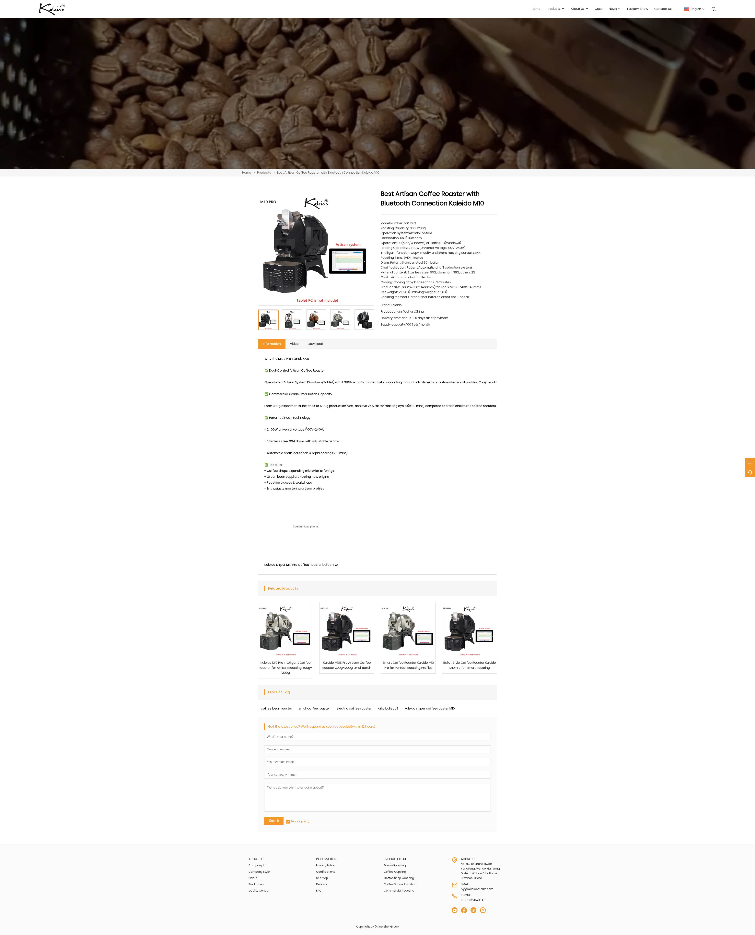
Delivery (321, 884)
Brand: (385, 305)
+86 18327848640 (473, 900)
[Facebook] (464, 910)
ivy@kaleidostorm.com (477, 889)
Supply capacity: (393, 324)
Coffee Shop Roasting (399, 878)
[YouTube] (454, 910)
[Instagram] (483, 910)
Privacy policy (300, 821)
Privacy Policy (325, 865)
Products (264, 172)
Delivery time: (391, 318)
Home (246, 172)
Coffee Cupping (395, 872)
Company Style (259, 872)
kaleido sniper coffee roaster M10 (430, 708)
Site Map (322, 878)
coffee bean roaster (276, 708)
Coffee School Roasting (400, 884)
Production (256, 884)
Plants (253, 878)
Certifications (325, 872)
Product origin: (391, 311)
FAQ (318, 891)
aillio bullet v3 (388, 708)
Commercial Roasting (399, 891)
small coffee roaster (314, 708)
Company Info (258, 865)
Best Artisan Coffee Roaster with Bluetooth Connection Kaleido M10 (328, 172)
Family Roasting (395, 865)
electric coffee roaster (354, 708)
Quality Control (259, 891)
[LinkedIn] (473, 910)
